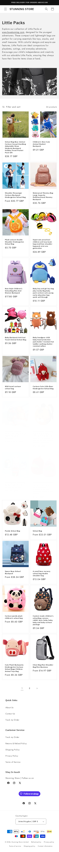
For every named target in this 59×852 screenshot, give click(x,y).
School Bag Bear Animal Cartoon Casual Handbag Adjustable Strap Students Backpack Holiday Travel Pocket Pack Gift (15, 147)
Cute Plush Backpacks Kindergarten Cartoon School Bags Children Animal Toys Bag (14, 668)
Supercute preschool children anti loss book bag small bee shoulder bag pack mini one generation (42, 244)
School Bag (37, 531)
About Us (9, 707)
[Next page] (37, 688)
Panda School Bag (12, 531)
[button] (5, 9)
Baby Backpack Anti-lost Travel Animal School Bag (15, 338)
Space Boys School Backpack (13, 572)
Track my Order (12, 719)
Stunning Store (17, 842)
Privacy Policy (11, 755)
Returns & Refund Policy (16, 743)
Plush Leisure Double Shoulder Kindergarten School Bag (14, 242)
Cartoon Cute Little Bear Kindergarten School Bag (43, 387)
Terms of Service (12, 762)
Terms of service (15, 846)
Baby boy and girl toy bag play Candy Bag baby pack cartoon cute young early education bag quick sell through (43, 293)
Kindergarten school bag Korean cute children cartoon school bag (15, 485)
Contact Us (10, 713)
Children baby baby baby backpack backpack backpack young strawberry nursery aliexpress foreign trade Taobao (43, 488)
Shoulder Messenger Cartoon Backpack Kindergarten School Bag (15, 195)
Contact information (45, 846)
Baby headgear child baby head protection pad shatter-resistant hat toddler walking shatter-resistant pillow (43, 341)
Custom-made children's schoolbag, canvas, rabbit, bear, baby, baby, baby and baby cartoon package (43, 620)
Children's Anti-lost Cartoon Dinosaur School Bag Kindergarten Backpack (15, 435)
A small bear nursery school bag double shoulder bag (41, 573)
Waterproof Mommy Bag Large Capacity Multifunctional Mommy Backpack (43, 196)
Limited (26, 842)
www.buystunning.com (13, 32)
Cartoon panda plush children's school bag (14, 617)
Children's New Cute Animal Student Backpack (41, 144)
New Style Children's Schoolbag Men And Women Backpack (13, 291)
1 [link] (22, 688)
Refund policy (36, 842)
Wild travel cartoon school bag (13, 387)
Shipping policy (29, 846)
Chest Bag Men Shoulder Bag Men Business (43, 666)
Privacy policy (49, 842)
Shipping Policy (12, 749)
